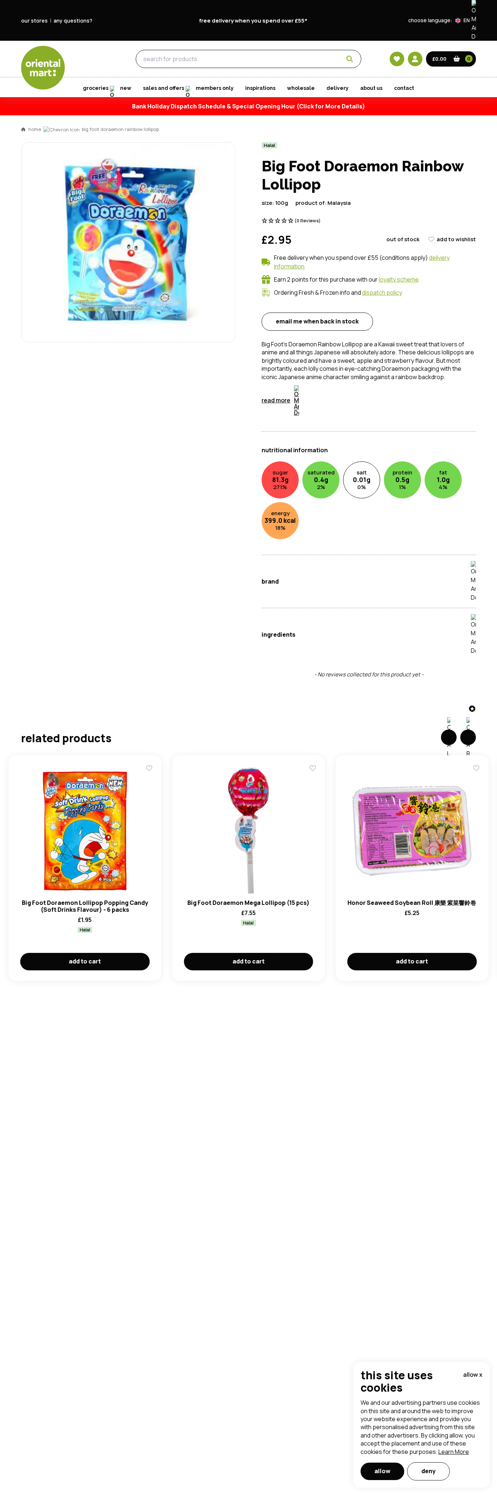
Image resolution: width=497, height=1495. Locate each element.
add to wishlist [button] (456, 239)
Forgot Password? (339, 469)
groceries (93, 59)
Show (404, 414)
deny (428, 1471)
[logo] (43, 68)
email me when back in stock (317, 321)
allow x (472, 1375)
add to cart (85, 961)
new (125, 88)
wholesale (301, 88)
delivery (337, 88)
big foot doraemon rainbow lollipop (120, 129)
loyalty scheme (399, 279)
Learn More (453, 1452)
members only (215, 88)
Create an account (358, 511)
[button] (465, 20)
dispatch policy (382, 293)
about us (371, 88)
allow (382, 1471)
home (34, 129)
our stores (34, 20)
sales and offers (163, 88)
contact (404, 88)
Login (339, 442)
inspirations (260, 88)
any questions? (72, 20)
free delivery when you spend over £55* (253, 20)
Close (413, 334)
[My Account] (415, 59)
